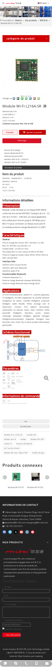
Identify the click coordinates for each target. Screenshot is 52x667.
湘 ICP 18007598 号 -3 (17, 652)
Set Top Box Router (12, 448)
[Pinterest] (33, 532)
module (23, 439)
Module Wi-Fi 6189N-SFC (35, 487)
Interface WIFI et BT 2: (13, 162)
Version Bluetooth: (11, 153)
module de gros (38, 453)
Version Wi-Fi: (9, 150)
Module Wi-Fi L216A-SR (13, 435)
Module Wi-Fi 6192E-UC (16, 487)
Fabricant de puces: (11, 156)
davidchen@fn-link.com (15, 522)
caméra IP (8, 444)
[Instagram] (27, 532)
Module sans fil (10, 439)
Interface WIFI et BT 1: (13, 159)
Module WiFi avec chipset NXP (16, 453)
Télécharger (21, 140)
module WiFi (31, 435)
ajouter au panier (34, 132)
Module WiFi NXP (37, 439)
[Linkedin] (10, 532)
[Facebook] (4, 532)
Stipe (20, 656)
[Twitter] (16, 532)
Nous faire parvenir (13, 635)
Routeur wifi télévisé (24, 444)
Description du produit (13, 167)
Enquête (10, 132)
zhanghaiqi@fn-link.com (37, 522)
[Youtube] (21, 532)
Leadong (39, 656)
